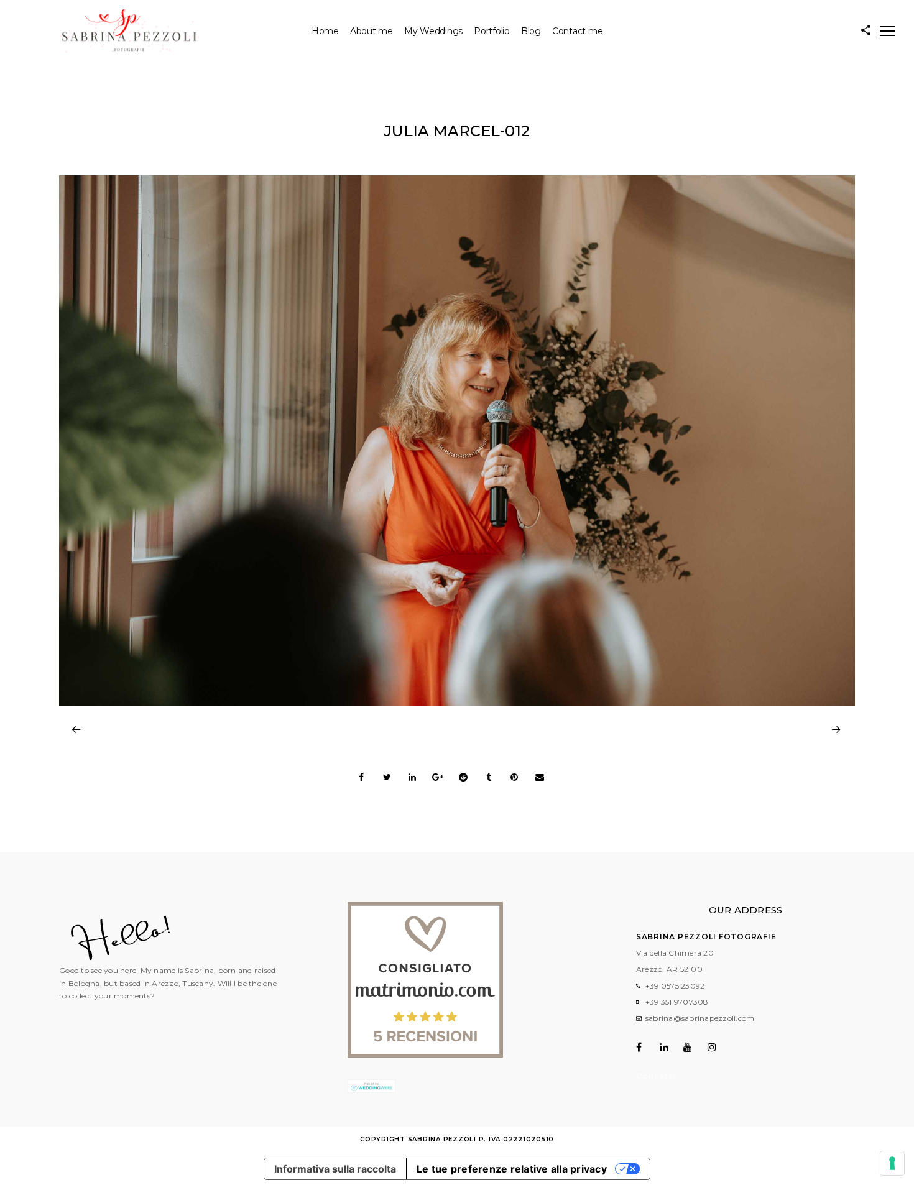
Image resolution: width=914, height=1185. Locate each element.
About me (371, 31)
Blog (531, 31)
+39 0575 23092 (675, 985)
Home (325, 31)
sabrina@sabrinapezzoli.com (700, 1018)
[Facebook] (647, 1047)
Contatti (656, 1076)
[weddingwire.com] (371, 1090)
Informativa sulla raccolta (335, 1169)
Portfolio (492, 31)
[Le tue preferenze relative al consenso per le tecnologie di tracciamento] (892, 1163)
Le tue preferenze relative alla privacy (512, 1169)
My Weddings (433, 31)
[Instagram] (718, 1047)
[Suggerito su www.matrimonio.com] (425, 1054)
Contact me (577, 31)
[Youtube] (694, 1047)
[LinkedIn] (670, 1047)
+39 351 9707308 (677, 1002)
